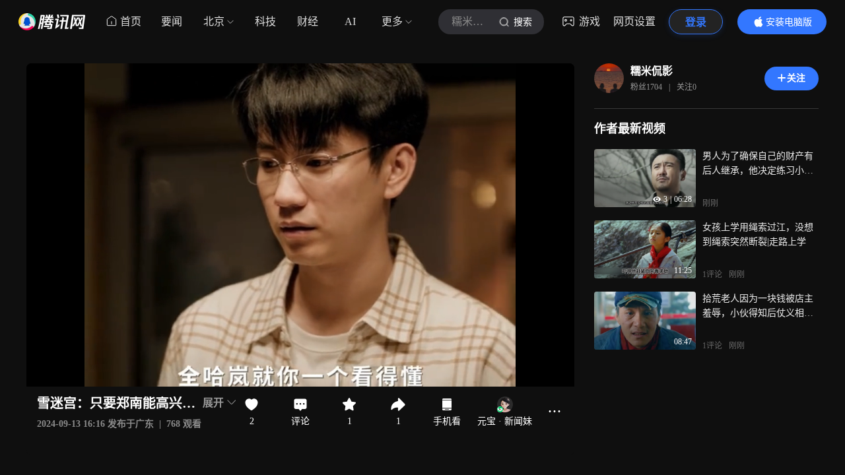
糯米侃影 (651, 71)
